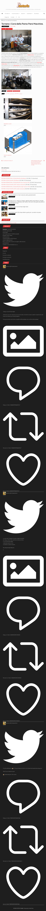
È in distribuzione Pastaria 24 (8, 160)
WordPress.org (6, 259)
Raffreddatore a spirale (7, 123)
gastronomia (12, 93)
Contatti (12, 17)
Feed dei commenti (7, 257)
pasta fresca (17, 93)
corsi (6, 93)
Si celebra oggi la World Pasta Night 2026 (18, 206)
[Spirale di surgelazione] (18, 140)
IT (16, 17)
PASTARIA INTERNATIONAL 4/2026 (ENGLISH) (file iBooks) (13, 178)
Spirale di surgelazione (7, 155)
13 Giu (4, 495)
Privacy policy (26, 908)
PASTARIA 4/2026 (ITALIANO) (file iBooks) (10, 180)
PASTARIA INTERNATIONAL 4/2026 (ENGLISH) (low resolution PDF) (15, 182)
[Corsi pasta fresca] (16, 40)
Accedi (4, 253)
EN (19, 17)
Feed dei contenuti (7, 255)
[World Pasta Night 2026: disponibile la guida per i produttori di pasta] (4, 214)
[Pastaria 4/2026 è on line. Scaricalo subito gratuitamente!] (4, 196)
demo (8, 93)
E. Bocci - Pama (12, 26)
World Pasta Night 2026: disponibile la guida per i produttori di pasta (24, 212)
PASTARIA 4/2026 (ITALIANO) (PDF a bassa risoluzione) (13, 184)
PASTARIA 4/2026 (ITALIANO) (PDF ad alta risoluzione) (13, 188)
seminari (20, 93)
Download (36, 13)
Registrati (7, 17)
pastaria (8, 266)
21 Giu (4, 268)
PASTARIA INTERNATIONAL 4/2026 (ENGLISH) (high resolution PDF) (15, 186)
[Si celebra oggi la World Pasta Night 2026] (4, 208)
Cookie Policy (31, 908)
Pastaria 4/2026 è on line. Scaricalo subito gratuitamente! (21, 195)
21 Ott (4, 725)
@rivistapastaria (13, 266)
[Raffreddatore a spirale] (18, 108)
